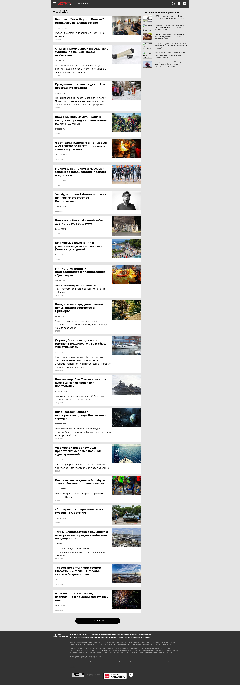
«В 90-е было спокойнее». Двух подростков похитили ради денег (169, 17)
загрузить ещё (98, 621)
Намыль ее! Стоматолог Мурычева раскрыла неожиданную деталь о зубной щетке (170, 27)
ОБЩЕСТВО (59, 159)
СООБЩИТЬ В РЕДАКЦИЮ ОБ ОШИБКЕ (134, 637)
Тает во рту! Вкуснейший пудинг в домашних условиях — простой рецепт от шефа (169, 36)
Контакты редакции (79, 634)
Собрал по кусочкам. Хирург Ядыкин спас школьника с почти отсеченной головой (171, 45)
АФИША (58, 39)
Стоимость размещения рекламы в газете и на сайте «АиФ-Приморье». (122, 634)
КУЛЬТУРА (59, 295)
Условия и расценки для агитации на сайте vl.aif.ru (93, 637)
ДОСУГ (57, 108)
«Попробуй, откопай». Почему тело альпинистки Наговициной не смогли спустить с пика (170, 64)
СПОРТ (57, 75)
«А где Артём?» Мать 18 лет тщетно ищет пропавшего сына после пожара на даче (170, 55)
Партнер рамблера (94, 675)
